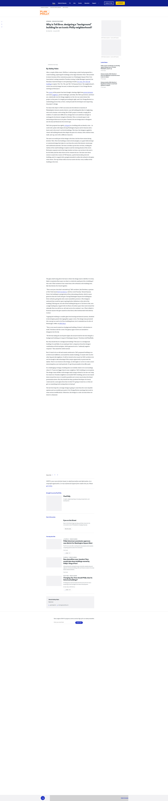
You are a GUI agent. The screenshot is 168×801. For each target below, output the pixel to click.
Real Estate (65, 7)
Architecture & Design (55, 7)
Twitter (55, 474)
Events (80, 3)
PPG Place (62, 323)
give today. (49, 486)
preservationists (88, 92)
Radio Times (66, 575)
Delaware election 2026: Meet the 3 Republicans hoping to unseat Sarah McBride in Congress (109, 84)
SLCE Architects (62, 292)
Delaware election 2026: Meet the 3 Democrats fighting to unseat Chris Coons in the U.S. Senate (110, 75)
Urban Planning (44, 7)
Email (57, 474)
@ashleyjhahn (53, 605)
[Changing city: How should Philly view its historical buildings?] (54, 582)
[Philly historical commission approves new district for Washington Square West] (54, 545)
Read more (51, 602)
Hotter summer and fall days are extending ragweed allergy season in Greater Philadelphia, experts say (110, 67)
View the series (68, 528)
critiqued (67, 125)
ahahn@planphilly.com (63, 605)
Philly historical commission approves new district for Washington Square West (77, 542)
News (53, 3)
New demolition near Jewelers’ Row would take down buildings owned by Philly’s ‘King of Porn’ (76, 561)
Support (94, 3)
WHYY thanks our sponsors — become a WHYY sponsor (110, 37)
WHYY (44, 3)
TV (70, 3)
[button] (43, 798)
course (51, 92)
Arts (74, 3)
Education (87, 3)
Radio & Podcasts (62, 3)
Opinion (48, 21)
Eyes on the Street (57, 21)
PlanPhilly (66, 496)
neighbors (55, 95)
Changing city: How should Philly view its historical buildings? (77, 579)
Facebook (52, 474)
